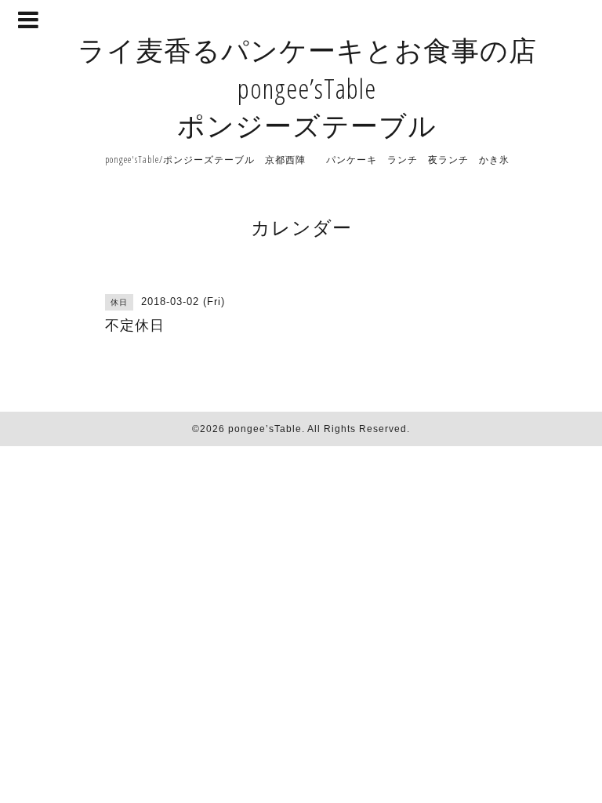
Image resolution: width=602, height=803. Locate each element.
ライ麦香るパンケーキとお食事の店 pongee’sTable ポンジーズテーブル (307, 87)
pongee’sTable (265, 428)
